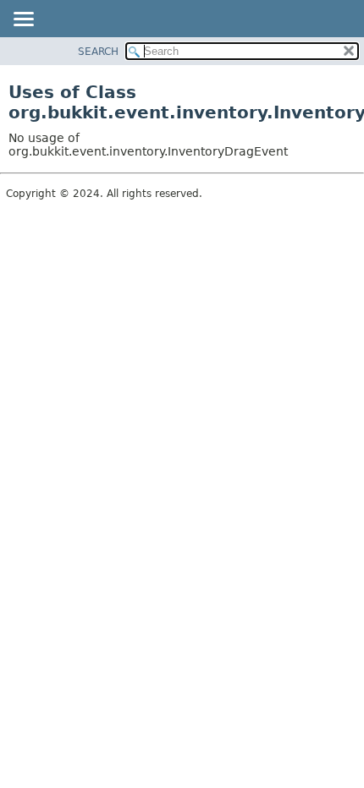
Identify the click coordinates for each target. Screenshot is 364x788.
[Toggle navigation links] (22, 20)
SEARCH (98, 51)
